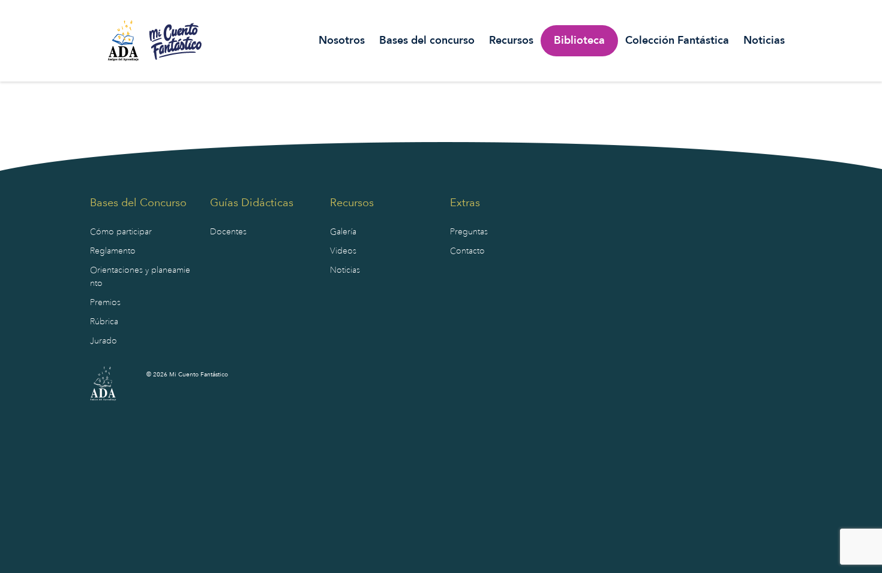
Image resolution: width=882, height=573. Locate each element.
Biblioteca (579, 40)
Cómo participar (121, 232)
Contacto (467, 251)
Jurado (103, 341)
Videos (343, 251)
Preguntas (469, 232)
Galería (343, 232)
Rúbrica (104, 321)
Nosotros (342, 40)
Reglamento (113, 251)
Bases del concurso (427, 40)
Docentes (228, 232)
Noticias (764, 40)
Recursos (511, 40)
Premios (105, 302)
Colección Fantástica (677, 40)
